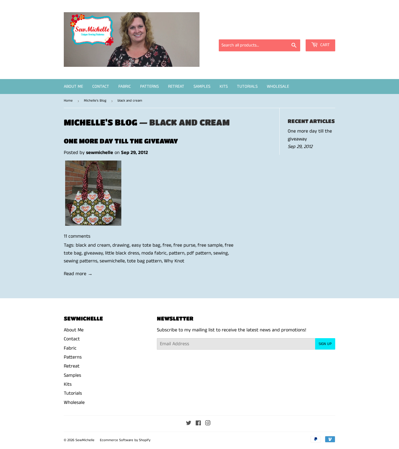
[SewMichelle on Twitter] (188, 423)
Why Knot (174, 261)
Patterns (149, 86)
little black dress (122, 253)
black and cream (93, 245)
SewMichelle (84, 440)
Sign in (286, 32)
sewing (220, 253)
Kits (224, 86)
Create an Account (318, 32)
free (167, 245)
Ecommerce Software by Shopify (125, 440)
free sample (210, 245)
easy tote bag (146, 245)
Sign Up (325, 344)
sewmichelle (112, 261)
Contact (100, 86)
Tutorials (247, 86)
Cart (324, 45)
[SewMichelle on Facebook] (198, 423)
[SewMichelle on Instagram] (208, 423)
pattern (177, 253)
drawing (120, 245)
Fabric (124, 86)
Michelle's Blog (95, 100)
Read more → (78, 273)
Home (68, 100)
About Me (73, 86)
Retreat (176, 86)
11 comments (77, 236)
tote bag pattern (144, 261)
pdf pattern (199, 253)
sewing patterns (80, 261)
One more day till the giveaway (121, 141)
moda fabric (154, 253)
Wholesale (278, 86)
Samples (202, 86)
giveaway (93, 253)
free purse (184, 245)
